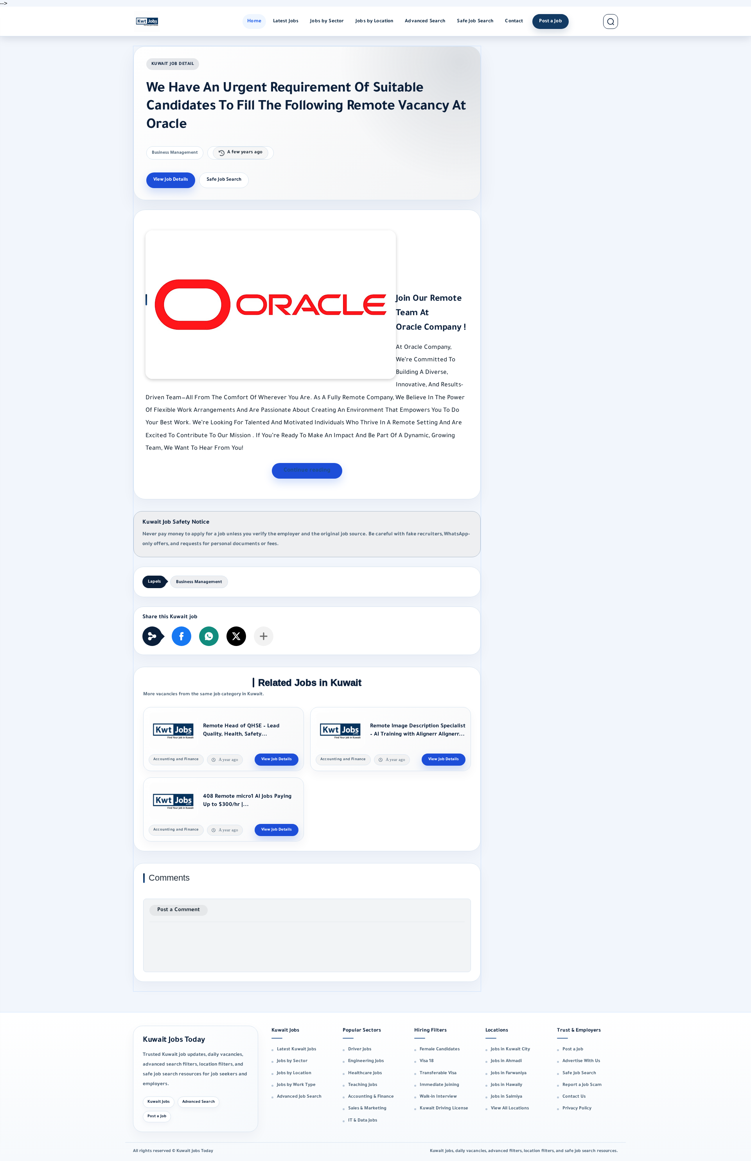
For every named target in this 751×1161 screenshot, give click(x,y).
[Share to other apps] (263, 636)
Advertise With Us (581, 1061)
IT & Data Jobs (362, 1120)
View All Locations (510, 1108)
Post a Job (550, 21)
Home (254, 21)
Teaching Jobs (362, 1085)
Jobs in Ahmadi (506, 1061)
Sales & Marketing (367, 1108)
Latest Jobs (286, 21)
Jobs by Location (374, 21)
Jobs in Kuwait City (510, 1049)
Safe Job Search (475, 21)
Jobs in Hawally (506, 1085)
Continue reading (307, 471)
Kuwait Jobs (158, 1102)
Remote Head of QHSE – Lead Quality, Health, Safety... (241, 730)
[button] (181, 636)
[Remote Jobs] (147, 21)
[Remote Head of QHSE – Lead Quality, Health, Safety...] (173, 730)
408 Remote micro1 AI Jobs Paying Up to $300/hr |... (247, 801)
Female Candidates (440, 1049)
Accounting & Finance (371, 1097)
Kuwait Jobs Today (174, 1040)
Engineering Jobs (366, 1061)
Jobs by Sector (327, 21)
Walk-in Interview (438, 1097)
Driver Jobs (359, 1049)
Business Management (175, 153)
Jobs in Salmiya (506, 1097)
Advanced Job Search (299, 1097)
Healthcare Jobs (365, 1073)
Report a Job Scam (582, 1085)
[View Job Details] (276, 760)
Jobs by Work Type (296, 1085)
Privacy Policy (576, 1108)
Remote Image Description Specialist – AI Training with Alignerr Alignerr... (417, 730)
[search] (610, 21)
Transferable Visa (438, 1073)
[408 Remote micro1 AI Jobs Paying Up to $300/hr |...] (173, 801)
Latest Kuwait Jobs (296, 1049)
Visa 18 (427, 1061)
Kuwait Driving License (444, 1108)
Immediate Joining (439, 1085)
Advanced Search (425, 21)
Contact (514, 21)
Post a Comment (178, 910)
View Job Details (170, 180)
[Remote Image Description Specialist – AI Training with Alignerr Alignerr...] (340, 730)
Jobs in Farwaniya (508, 1073)
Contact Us (574, 1097)
